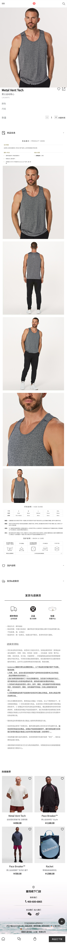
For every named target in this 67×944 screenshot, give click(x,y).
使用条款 (36, 926)
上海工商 (56, 926)
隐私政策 (28, 926)
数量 (4, 117)
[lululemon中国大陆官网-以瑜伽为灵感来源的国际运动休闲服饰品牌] (34, 3)
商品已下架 (57, 939)
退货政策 (45, 926)
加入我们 (37, 909)
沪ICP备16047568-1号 (15, 926)
